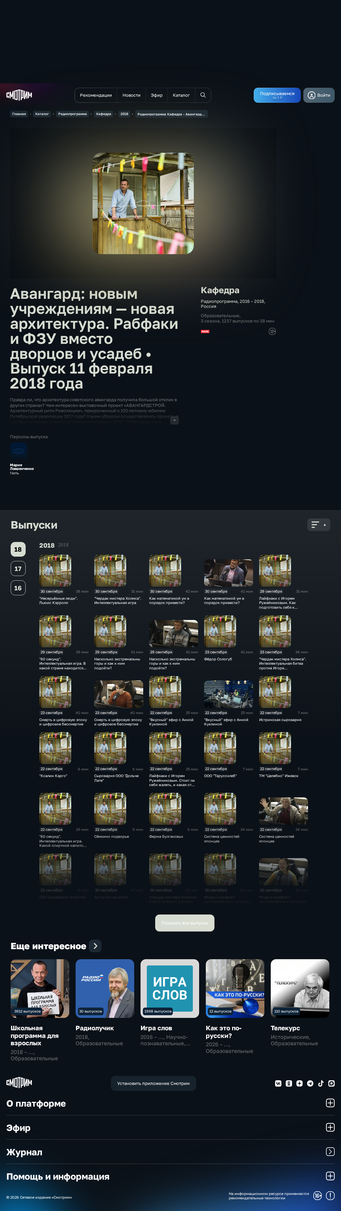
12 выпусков (220, 1011)
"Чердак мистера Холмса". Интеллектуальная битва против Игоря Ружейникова (282, 665)
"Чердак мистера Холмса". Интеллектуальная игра (117, 600)
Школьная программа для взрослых (35, 1035)
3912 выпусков (27, 1011)
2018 (124, 114)
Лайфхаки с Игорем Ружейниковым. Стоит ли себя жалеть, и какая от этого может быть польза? (173, 782)
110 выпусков (286, 1011)
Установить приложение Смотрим (153, 1083)
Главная (19, 114)
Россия (208, 306)
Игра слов (156, 1028)
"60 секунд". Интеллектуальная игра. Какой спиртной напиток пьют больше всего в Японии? (62, 845)
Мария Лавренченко (22, 466)
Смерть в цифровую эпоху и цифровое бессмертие (63, 721)
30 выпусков (90, 1011)
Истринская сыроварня (280, 719)
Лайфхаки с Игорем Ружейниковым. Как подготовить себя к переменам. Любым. (277, 605)
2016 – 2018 (252, 301)
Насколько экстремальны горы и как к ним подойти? (117, 663)
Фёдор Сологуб (218, 659)
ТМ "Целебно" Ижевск (278, 775)
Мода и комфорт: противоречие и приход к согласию (227, 901)
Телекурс (285, 1028)
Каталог (42, 114)
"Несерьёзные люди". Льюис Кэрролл (58, 600)
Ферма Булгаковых (166, 836)
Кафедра (103, 114)
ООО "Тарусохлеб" (220, 775)
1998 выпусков (158, 1011)
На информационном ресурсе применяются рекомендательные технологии (269, 1195)
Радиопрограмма (72, 114)
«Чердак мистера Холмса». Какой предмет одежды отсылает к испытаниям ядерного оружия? (173, 904)
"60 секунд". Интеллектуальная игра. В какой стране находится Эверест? (62, 665)
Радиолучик (95, 1028)
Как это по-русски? (223, 1031)
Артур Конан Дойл (111, 897)
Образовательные (220, 315)
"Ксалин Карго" (53, 775)
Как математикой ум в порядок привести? (169, 600)
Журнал (24, 1151)
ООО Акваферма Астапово (62, 897)
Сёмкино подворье (111, 836)
